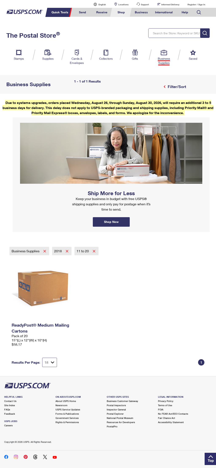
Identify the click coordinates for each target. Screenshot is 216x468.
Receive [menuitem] (101, 12)
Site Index (9, 405)
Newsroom (61, 405)
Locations (123, 4)
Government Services (67, 418)
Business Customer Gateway (122, 401)
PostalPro (112, 426)
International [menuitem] (164, 12)
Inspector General (116, 409)
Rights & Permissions (67, 422)
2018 (58, 251)
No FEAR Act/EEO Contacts (173, 413)
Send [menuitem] (82, 12)
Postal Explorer (115, 413)
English (98, 4)
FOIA (160, 409)
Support (145, 4)
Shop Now (18, 119)
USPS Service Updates (67, 409)
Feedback (9, 413)
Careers (8, 425)
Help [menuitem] (185, 12)
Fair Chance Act (166, 418)
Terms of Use (165, 405)
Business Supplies (26, 251)
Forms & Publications (67, 413)
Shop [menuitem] (121, 12)
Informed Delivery (170, 4)
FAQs (7, 409)
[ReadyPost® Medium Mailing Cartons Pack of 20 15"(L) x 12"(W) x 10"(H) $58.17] (42, 288)
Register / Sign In (196, 4)
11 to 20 (83, 251)
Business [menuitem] (141, 12)
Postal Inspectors (116, 405)
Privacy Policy (165, 401)
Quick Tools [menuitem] (59, 12)
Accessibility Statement (171, 422)
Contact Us (10, 401)
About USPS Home (65, 401)
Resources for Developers (121, 422)
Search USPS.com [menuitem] (199, 12)
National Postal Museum (120, 418)
